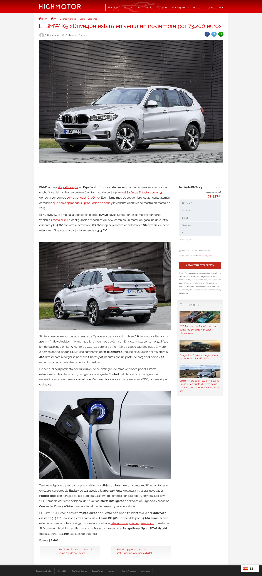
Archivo (111, 571)
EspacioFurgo (97, 571)
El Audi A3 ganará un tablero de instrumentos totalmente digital (134, 551)
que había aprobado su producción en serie (81, 202)
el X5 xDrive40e (68, 187)
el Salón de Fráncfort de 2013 (142, 192)
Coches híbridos (68, 19)
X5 (55, 19)
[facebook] (207, 34)
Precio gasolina (180, 7)
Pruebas (128, 7)
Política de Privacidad (127, 571)
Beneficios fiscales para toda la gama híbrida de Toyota (76, 551)
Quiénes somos (214, 7)
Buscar (197, 7)
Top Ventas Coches (79, 571)
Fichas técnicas (146, 7)
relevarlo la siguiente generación (132, 523)
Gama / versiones (88, 19)
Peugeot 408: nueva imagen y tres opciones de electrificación (199, 357)
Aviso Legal (145, 571)
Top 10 (163, 7)
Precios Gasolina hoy (44, 571)
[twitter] (214, 34)
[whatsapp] (220, 34)
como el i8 (59, 220)
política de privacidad (207, 256)
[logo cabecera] (60, 6)
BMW (44, 19)
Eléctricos (113, 7)
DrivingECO (62, 571)
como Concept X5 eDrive (83, 197)
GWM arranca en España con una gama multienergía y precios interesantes (198, 330)
